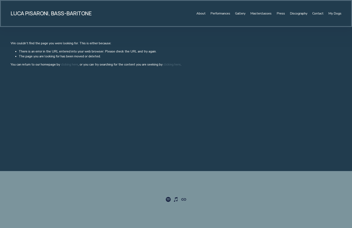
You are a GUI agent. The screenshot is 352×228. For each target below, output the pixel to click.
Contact (317, 13)
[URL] (183, 199)
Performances (220, 13)
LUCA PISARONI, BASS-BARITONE (51, 13)
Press (281, 13)
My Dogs (334, 13)
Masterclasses (261, 13)
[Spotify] (168, 199)
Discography (298, 13)
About (201, 13)
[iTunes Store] (176, 199)
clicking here (69, 64)
